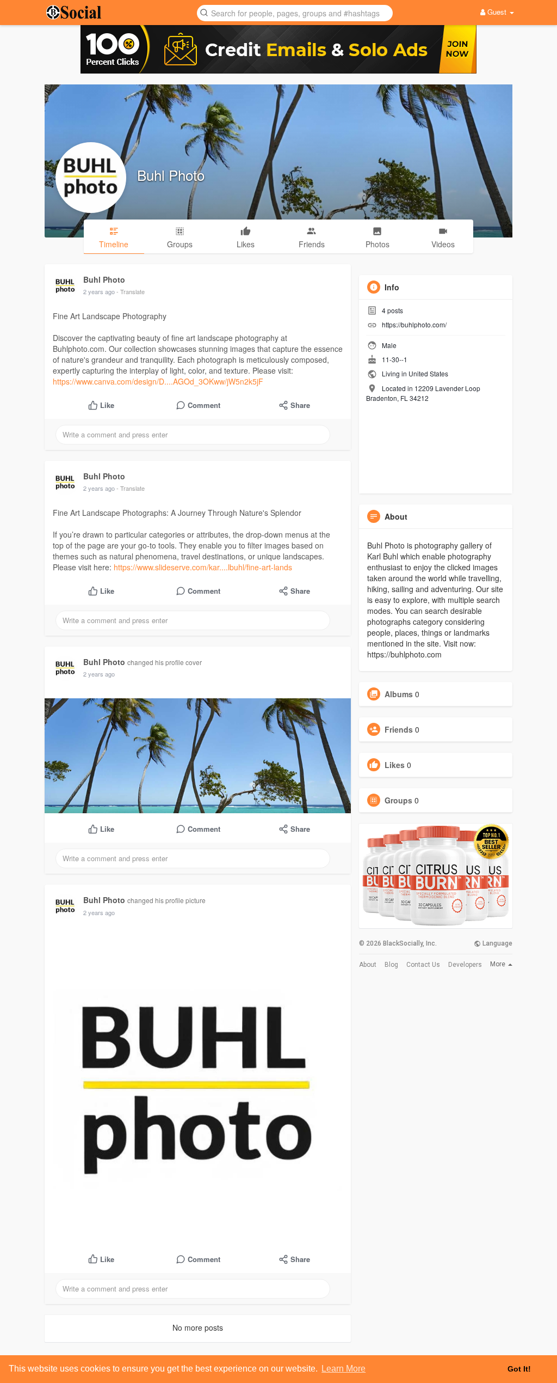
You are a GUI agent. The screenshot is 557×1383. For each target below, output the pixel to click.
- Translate (130, 291)
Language (496, 943)
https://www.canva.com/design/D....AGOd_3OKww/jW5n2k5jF (158, 381)
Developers (465, 964)
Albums (399, 694)
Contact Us (423, 964)
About (367, 964)
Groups (398, 800)
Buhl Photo (171, 175)
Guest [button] (497, 12)
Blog (391, 964)
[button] (295, 12)
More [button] (498, 964)
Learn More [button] (343, 1368)
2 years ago (99, 291)
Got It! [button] (519, 1368)
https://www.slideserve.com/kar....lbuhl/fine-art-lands (203, 567)
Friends (399, 729)
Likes (395, 764)
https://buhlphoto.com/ (414, 324)
